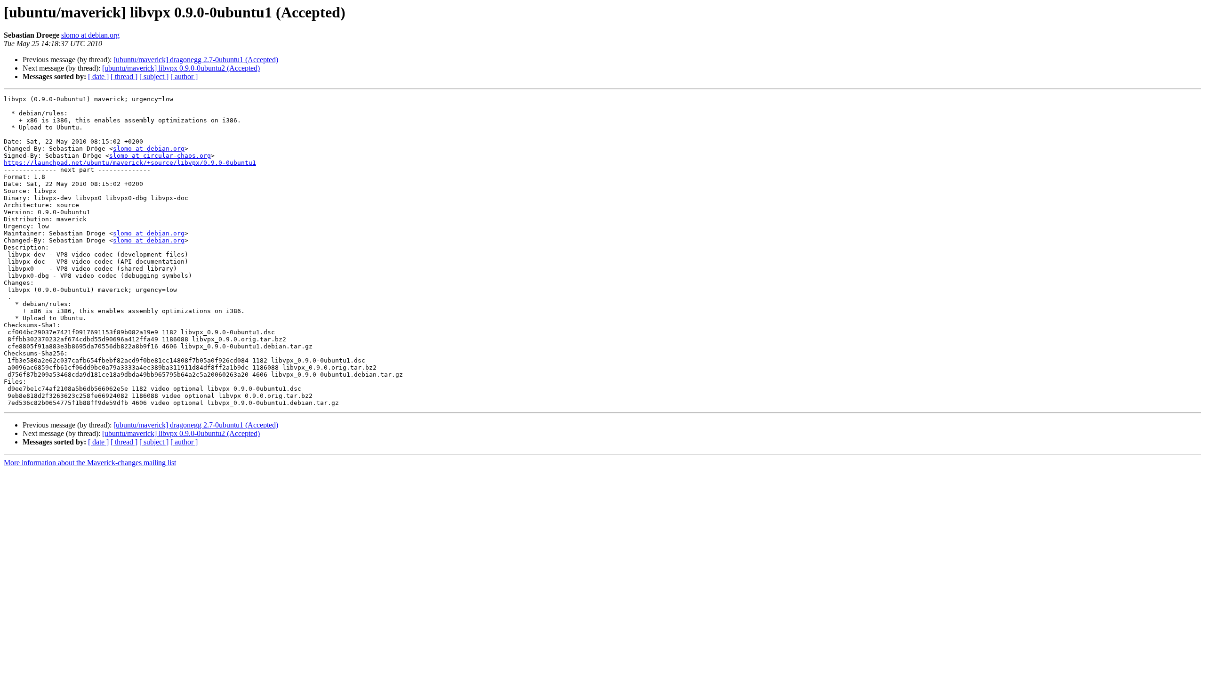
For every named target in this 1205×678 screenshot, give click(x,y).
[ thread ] (124, 77)
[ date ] (98, 77)
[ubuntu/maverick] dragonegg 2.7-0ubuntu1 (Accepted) (195, 60)
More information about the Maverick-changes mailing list (90, 463)
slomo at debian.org (90, 35)
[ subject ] (154, 77)
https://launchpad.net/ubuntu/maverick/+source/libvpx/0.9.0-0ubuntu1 (130, 162)
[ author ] (184, 77)
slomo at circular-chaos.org (160, 155)
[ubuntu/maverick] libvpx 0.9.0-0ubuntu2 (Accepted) (181, 68)
